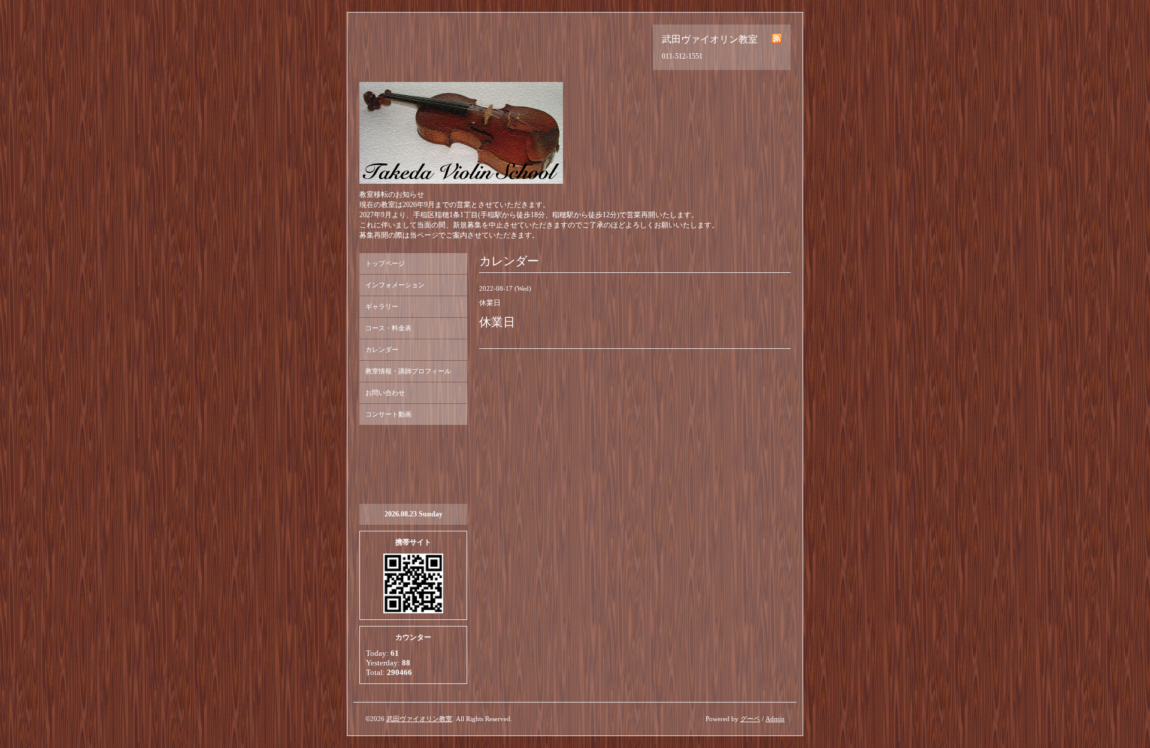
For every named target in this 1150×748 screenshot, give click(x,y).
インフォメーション (395, 284)
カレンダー (381, 349)
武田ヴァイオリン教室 (419, 718)
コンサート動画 (388, 414)
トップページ (385, 263)
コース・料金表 (388, 328)
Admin (775, 718)
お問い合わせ (385, 392)
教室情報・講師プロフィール (408, 371)
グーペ (750, 718)
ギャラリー (381, 306)
